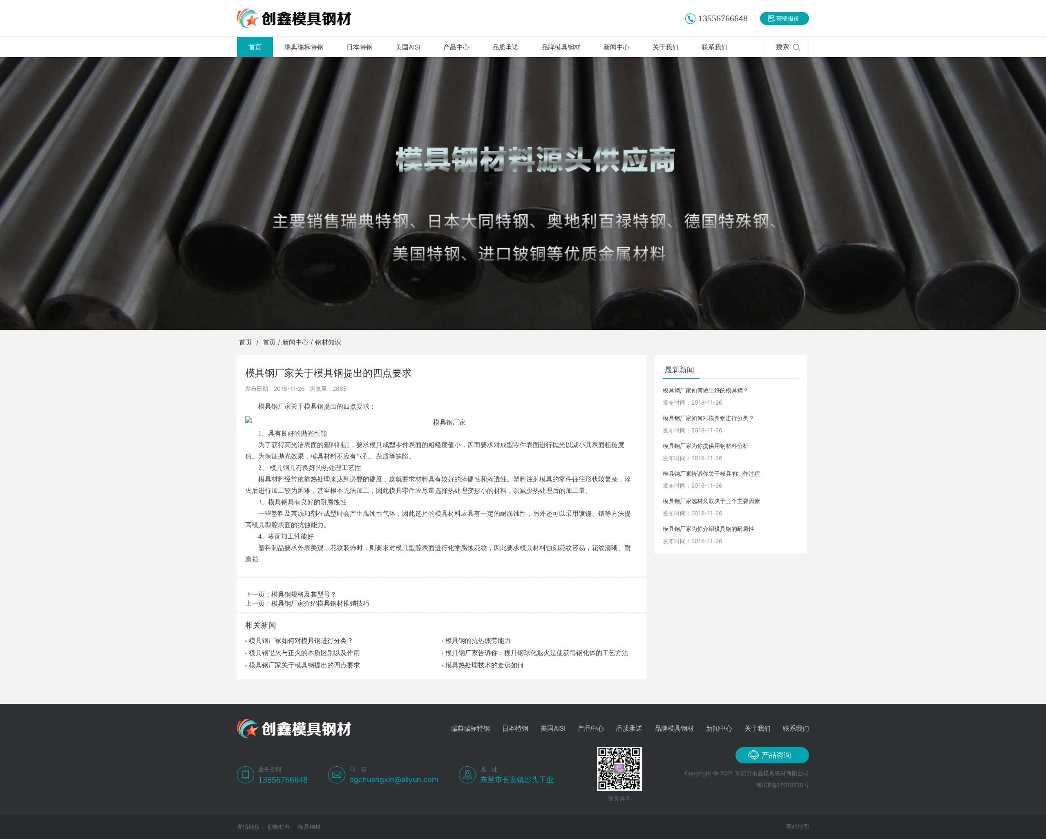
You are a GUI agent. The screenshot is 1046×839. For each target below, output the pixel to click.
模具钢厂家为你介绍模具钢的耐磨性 (708, 528)
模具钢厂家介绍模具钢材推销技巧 (320, 603)
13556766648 (723, 18)
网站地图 (797, 826)
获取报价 (787, 18)
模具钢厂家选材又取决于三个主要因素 (711, 500)
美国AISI (408, 47)
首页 (255, 47)
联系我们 (715, 47)
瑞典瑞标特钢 (304, 47)
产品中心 (456, 47)
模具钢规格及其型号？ (304, 594)
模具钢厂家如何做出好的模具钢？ (706, 390)
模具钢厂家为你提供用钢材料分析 (706, 445)
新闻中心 (616, 47)
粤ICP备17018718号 (782, 784)
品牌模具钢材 (561, 47)
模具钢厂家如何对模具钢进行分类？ (708, 417)
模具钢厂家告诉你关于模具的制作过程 (711, 473)
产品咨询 (776, 755)
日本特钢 (359, 47)
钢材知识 (328, 342)
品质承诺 (505, 47)
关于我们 (666, 47)
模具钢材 (309, 826)
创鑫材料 (278, 826)
